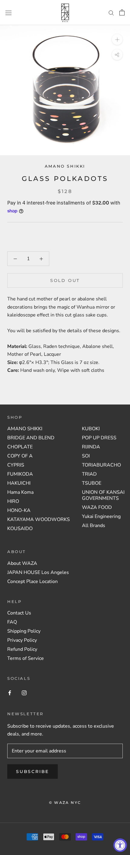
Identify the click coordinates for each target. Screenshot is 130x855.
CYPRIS (15, 465)
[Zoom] (117, 39)
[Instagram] (24, 692)
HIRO (13, 501)
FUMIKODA (20, 474)
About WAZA (22, 563)
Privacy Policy (22, 640)
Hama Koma (20, 492)
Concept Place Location (32, 581)
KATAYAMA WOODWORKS (38, 519)
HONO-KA (19, 510)
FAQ (12, 622)
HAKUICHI (19, 483)
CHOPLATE (20, 447)
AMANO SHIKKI (65, 166)
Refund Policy (22, 649)
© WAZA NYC (65, 802)
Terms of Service (25, 658)
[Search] (111, 12)
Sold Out (65, 280)
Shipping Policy (24, 631)
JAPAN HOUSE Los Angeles (38, 572)
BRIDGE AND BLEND (30, 438)
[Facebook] (9, 692)
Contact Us (19, 613)
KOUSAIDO (20, 529)
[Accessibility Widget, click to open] (120, 845)
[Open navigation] (8, 12)
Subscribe (32, 771)
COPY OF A (20, 456)
